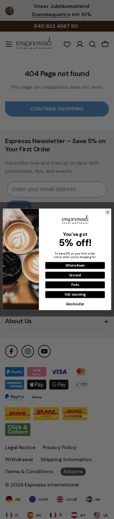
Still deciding (75, 295)
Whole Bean (75, 265)
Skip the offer (75, 303)
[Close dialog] (107, 212)
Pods (75, 285)
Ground (75, 275)
